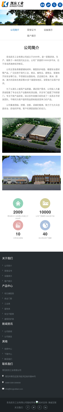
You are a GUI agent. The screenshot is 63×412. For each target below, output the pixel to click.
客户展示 (31, 35)
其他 (4, 341)
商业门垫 (8, 298)
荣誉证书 (31, 29)
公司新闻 (8, 331)
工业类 (7, 303)
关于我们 (7, 258)
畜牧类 (7, 308)
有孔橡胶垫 (9, 293)
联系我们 (8, 359)
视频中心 (8, 348)
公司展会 (8, 336)
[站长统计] (37, 402)
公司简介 (14, 29)
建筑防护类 (9, 319)
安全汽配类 (9, 313)
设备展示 (48, 29)
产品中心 (7, 286)
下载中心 (8, 353)
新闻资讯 (7, 324)
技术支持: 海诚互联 (47, 402)
